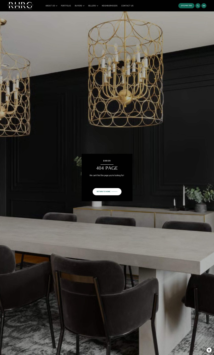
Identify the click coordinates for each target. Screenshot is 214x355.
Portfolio (66, 6)
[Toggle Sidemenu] (203, 5)
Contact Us (127, 6)
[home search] (197, 5)
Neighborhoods (109, 6)
